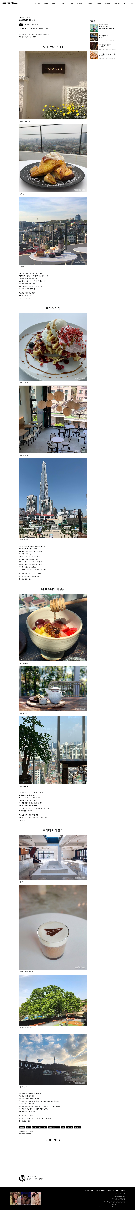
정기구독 (87, 1190)
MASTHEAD (116, 1190)
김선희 (28, 24)
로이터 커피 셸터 (36, 1127)
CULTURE (21, 17)
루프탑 (45, 1127)
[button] (124, 3)
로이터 (28, 1127)
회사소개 (92, 1190)
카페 (63, 1127)
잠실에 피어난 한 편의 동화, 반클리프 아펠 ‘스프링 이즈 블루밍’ (107, 28)
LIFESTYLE (28, 17)
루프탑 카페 (52, 1127)
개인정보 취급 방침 (100, 1190)
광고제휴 (123, 1190)
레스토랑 (22, 1127)
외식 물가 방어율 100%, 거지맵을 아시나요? (107, 55)
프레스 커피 (77, 1127)
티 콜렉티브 (69, 1127)
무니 (58, 1127)
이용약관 (109, 1190)
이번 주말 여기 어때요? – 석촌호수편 (105, 36)
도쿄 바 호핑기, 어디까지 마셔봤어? (105, 46)
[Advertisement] (53, 1156)
